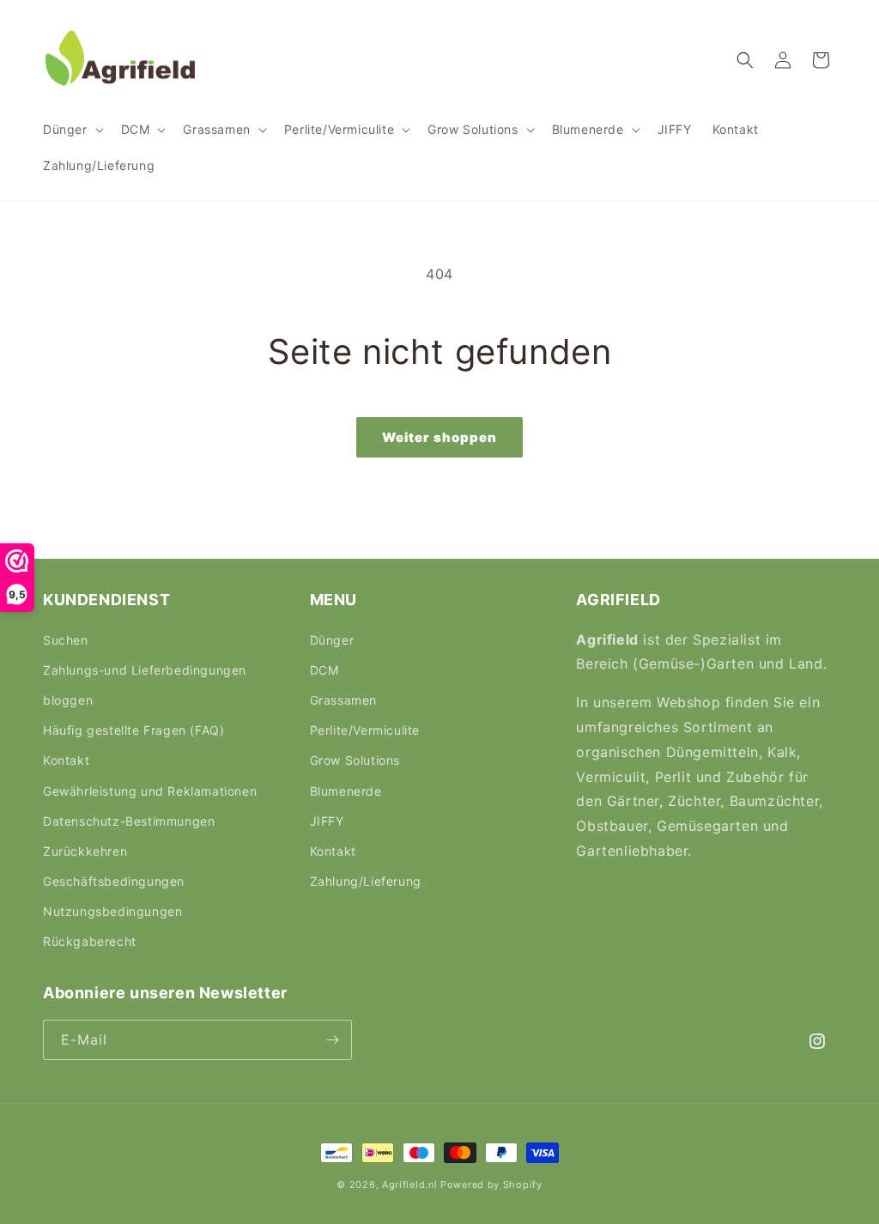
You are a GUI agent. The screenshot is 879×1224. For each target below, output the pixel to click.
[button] (72, 130)
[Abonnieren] (332, 1040)
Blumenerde (346, 791)
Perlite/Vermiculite (365, 730)
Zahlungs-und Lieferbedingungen (144, 670)
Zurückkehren (85, 851)
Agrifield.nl (409, 1185)
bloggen (68, 700)
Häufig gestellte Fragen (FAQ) (133, 730)
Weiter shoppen (439, 437)
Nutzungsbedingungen (112, 911)
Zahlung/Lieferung (365, 881)
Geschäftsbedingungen (114, 881)
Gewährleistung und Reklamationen (150, 791)
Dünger (332, 640)
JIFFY (327, 821)
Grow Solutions (355, 760)
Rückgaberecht (89, 941)
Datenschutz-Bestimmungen (129, 821)
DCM (324, 670)
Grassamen (343, 700)
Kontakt (66, 760)
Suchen (65, 640)
